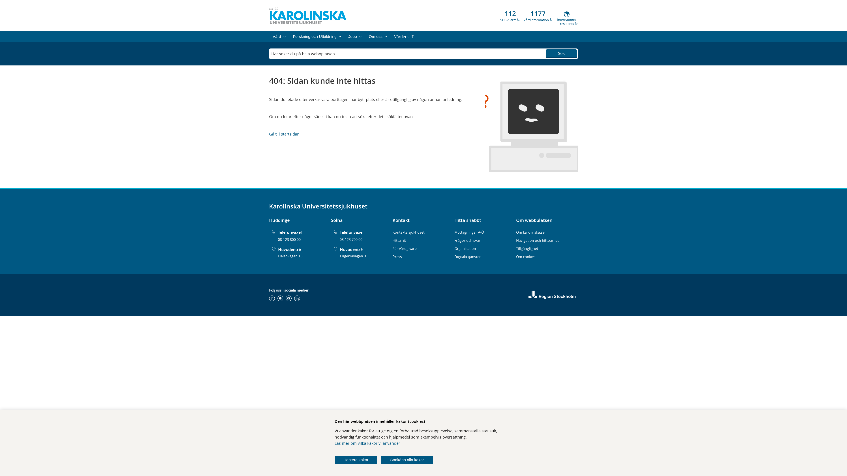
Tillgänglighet (527, 248)
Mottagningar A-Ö (469, 232)
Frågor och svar (467, 240)
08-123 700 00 (351, 239)
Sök (561, 53)
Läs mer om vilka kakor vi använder (367, 443)
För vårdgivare (405, 248)
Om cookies (526, 256)
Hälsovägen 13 (290, 256)
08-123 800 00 (289, 239)
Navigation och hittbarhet (537, 240)
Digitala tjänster (467, 256)
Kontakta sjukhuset (409, 232)
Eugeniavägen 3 (353, 256)
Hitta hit (399, 240)
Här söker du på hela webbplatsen (303, 53)
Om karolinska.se (530, 232)
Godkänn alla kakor (407, 460)
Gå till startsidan (284, 134)
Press (397, 256)
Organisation (465, 248)
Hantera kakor (355, 460)
